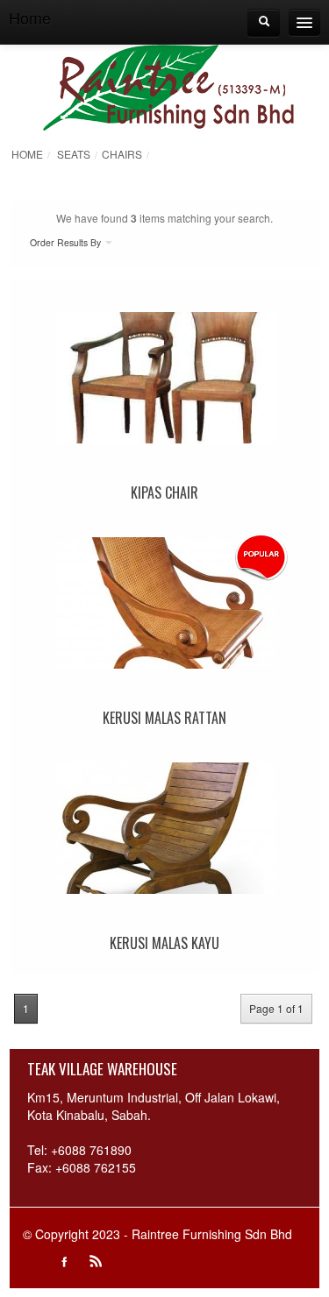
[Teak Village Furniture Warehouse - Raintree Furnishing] (168, 85)
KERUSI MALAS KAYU (164, 942)
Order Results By (67, 242)
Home (27, 153)
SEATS (73, 153)
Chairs (122, 153)
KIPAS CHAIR (164, 492)
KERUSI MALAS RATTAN (164, 717)
